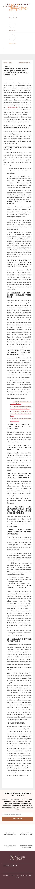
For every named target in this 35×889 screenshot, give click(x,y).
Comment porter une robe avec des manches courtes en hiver (20, 414)
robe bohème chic (12, 107)
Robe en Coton (12, 43)
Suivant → (28, 62)
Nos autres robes (11, 6)
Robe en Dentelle (13, 18)
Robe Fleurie (12, 30)
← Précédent (21, 62)
